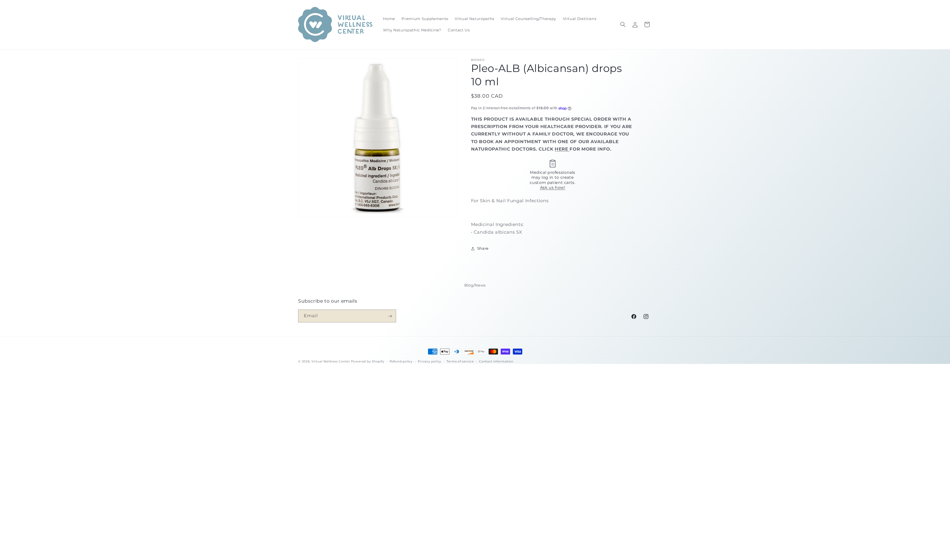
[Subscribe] (390, 316)
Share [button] (483, 248)
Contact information (496, 361)
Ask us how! (552, 187)
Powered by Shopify (367, 361)
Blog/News (475, 285)
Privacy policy (429, 361)
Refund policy (401, 361)
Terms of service (460, 361)
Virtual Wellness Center (330, 361)
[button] (623, 24)
